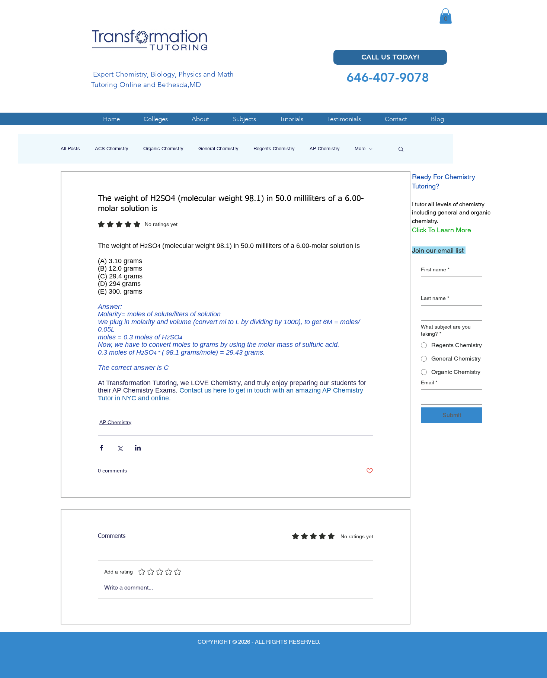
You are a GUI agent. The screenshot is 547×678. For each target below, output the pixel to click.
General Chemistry (218, 148)
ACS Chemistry (111, 148)
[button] (445, 16)
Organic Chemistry (163, 148)
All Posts (70, 148)
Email (429, 382)
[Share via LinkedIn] (137, 447)
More (360, 148)
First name (435, 269)
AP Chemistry (325, 148)
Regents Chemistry (274, 148)
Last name (435, 298)
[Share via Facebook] (101, 447)
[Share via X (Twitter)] (119, 447)
